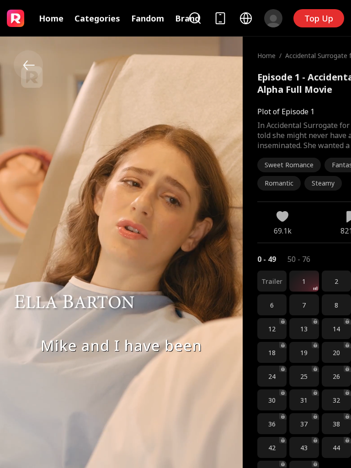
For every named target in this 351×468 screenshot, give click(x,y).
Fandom (147, 18)
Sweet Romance (289, 164)
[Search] (194, 18)
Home (51, 18)
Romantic (279, 183)
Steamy (323, 183)
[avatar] (273, 18)
